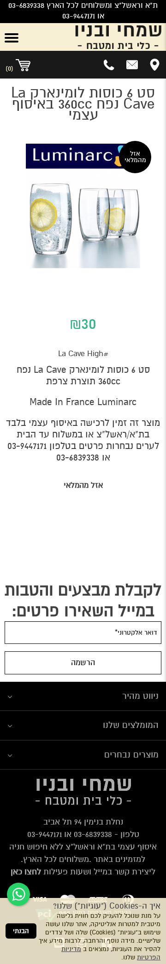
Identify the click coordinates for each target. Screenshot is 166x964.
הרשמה (83, 662)
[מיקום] (154, 65)
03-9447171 (27, 446)
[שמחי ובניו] (97, 37)
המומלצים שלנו (131, 725)
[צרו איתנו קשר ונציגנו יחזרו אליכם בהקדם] (132, 65)
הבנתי (21, 931)
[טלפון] (109, 65)
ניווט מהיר (140, 696)
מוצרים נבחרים (131, 754)
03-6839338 (77, 457)
